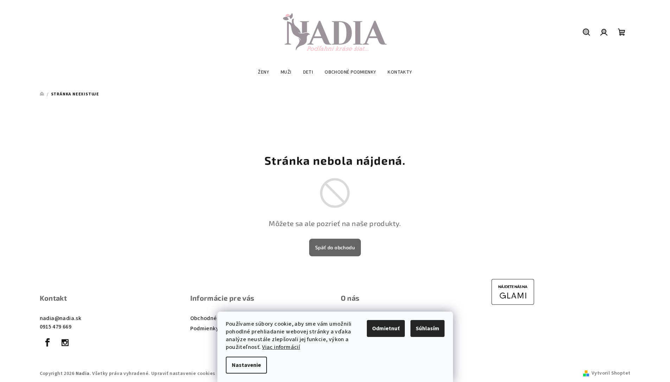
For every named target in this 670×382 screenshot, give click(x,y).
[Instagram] (65, 342)
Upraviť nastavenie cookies (183, 373)
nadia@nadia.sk (61, 318)
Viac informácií (281, 347)
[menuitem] (263, 72)
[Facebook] (48, 342)
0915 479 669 (56, 327)
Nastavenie (246, 365)
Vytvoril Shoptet (611, 373)
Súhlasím (427, 328)
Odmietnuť (386, 328)
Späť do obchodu (335, 247)
